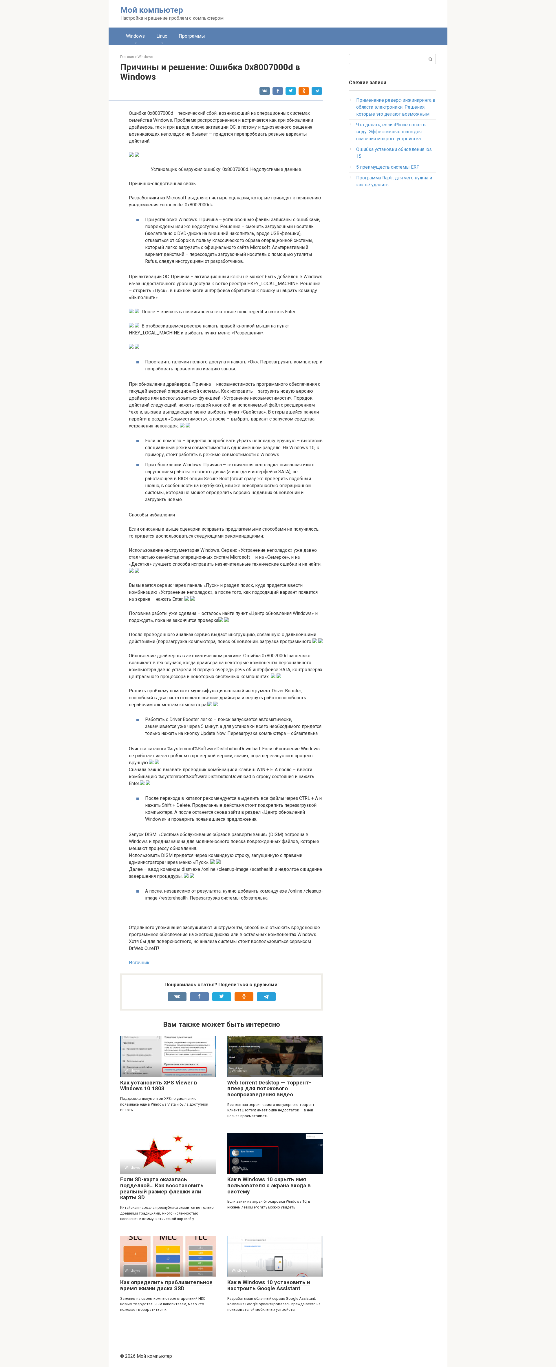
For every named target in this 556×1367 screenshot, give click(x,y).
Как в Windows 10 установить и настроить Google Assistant (268, 1285)
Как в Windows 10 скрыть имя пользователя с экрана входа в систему (269, 1185)
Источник (139, 962)
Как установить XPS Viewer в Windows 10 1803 (158, 1085)
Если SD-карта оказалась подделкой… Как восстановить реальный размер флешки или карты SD (162, 1188)
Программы (192, 36)
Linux (161, 36)
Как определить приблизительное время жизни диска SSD (166, 1285)
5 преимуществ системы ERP (388, 167)
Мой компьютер (151, 10)
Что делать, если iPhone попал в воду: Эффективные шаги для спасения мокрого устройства (391, 131)
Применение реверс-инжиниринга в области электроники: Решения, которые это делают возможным (396, 107)
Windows (135, 36)
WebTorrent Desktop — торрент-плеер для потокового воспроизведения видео (269, 1088)
